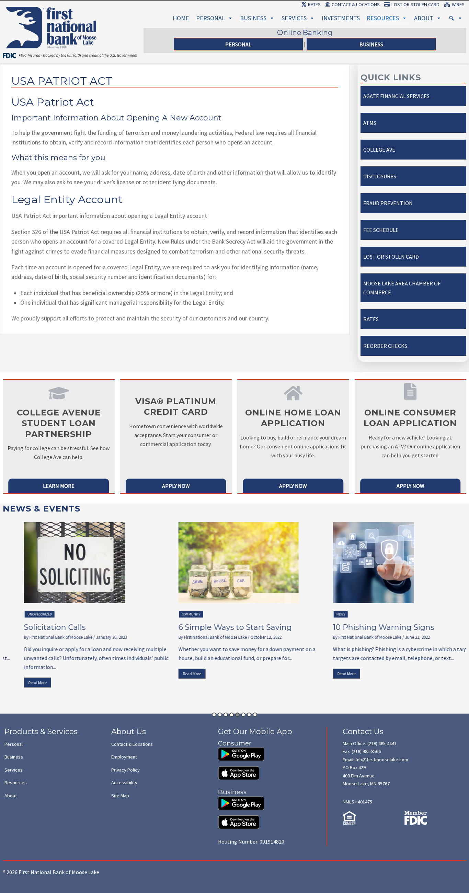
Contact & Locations (356, 4)
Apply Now (176, 485)
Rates (314, 4)
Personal (210, 18)
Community (173, 614)
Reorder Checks (385, 345)
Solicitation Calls (37, 627)
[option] (80, 606)
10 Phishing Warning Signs (365, 627)
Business (253, 18)
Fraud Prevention (388, 203)
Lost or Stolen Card (415, 4)
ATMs (369, 122)
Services (294, 18)
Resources (383, 18)
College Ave (379, 149)
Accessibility (124, 782)
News (323, 614)
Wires (458, 4)
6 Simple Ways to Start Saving (217, 627)
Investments (341, 18)
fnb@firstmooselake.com (381, 759)
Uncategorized (22, 614)
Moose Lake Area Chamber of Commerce (402, 288)
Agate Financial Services (396, 96)
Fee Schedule (381, 229)
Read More (20, 682)
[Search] (455, 18)
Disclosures (379, 176)
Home (181, 18)
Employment (124, 757)
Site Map (120, 795)
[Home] (51, 15)
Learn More (59, 485)
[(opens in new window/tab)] (241, 751)
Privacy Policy (125, 770)
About (423, 18)
